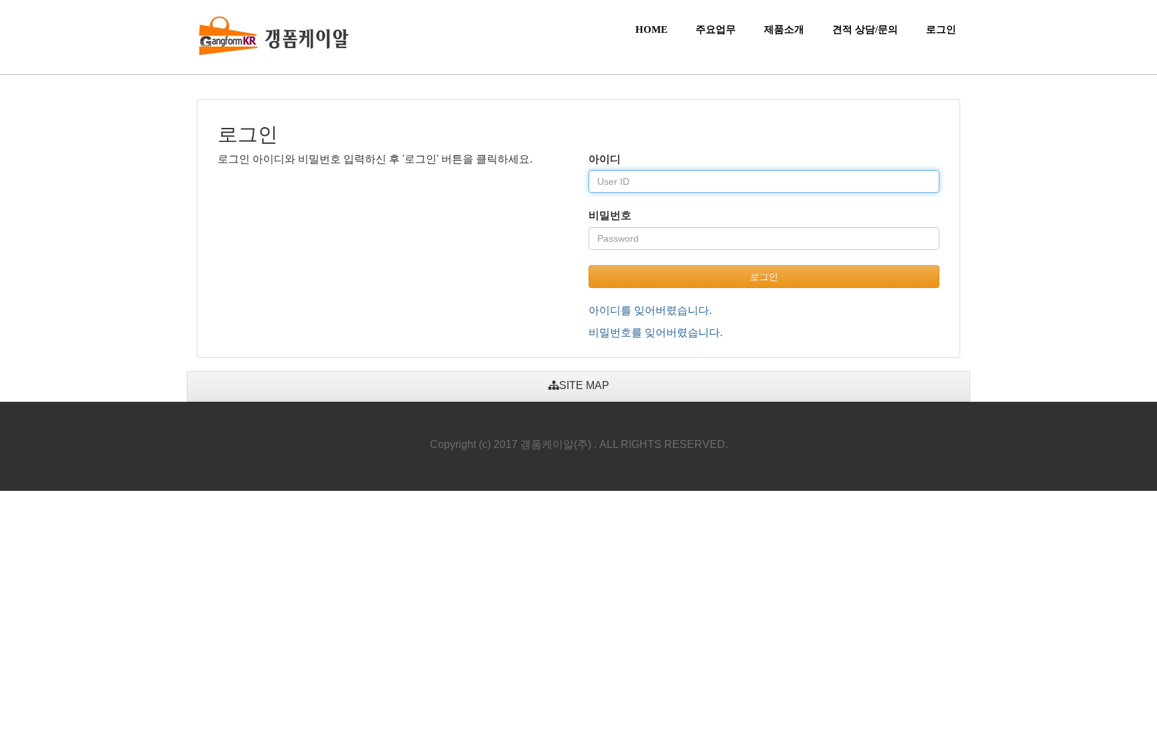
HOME (651, 29)
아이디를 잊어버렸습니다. (650, 310)
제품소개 (784, 29)
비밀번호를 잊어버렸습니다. (655, 332)
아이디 (605, 159)
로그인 (941, 29)
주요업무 (716, 29)
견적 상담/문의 (865, 29)
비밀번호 (610, 215)
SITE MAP (584, 385)
